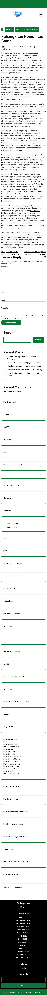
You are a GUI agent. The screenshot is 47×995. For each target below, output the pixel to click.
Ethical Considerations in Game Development (24, 366)
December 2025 (23, 920)
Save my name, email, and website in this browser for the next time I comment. (24, 317)
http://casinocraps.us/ (11, 786)
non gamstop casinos (11, 614)
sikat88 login (8, 626)
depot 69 (6, 538)
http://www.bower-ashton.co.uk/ (15, 811)
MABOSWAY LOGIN (11, 485)
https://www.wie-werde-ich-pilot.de (16, 862)
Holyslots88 (8, 727)
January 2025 (23, 955)
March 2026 (23, 917)
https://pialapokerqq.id (11, 764)
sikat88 (6, 664)
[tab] (41, 14)
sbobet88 (7, 714)
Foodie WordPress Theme (14, 992)
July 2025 (23, 936)
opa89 (5, 452)
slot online (7, 440)
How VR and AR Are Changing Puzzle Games (24, 363)
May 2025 (23, 942)
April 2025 (23, 945)
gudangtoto (7, 510)
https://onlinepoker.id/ (11, 747)
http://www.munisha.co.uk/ (13, 824)
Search (8, 332)
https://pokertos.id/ (10, 749)
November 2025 (23, 923)
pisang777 (7, 551)
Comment (5, 267)
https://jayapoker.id (10, 761)
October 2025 (23, 927)
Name (4, 292)
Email (4, 300)
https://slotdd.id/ (9, 771)
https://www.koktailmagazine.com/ (16, 702)
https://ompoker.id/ (10, 742)
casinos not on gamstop (12, 563)
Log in (23, 968)
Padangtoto (8, 849)
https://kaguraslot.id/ (11, 766)
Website (4, 308)
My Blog (9, 29)
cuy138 (6, 427)
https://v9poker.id (10, 752)
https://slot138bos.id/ (11, 774)
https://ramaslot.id (10, 754)
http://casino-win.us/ (10, 799)
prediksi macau (12, 527)
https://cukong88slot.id (11, 759)
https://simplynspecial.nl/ (12, 465)
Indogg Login (8, 601)
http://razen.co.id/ (9, 402)
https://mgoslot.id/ (10, 769)
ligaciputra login (9, 588)
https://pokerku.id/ (10, 739)
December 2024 (23, 958)
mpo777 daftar (12, 524)
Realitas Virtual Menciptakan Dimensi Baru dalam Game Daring (35, 254)
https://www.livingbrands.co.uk (14, 837)
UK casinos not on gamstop (13, 676)
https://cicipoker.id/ (10, 744)
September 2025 (23, 930)
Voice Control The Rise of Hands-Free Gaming (24, 370)
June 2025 (23, 939)
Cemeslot (7, 639)
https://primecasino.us (11, 874)
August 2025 (23, 933)
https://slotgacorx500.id (12, 757)
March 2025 (23, 948)
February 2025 (23, 951)
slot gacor (7, 498)
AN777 (6, 415)
